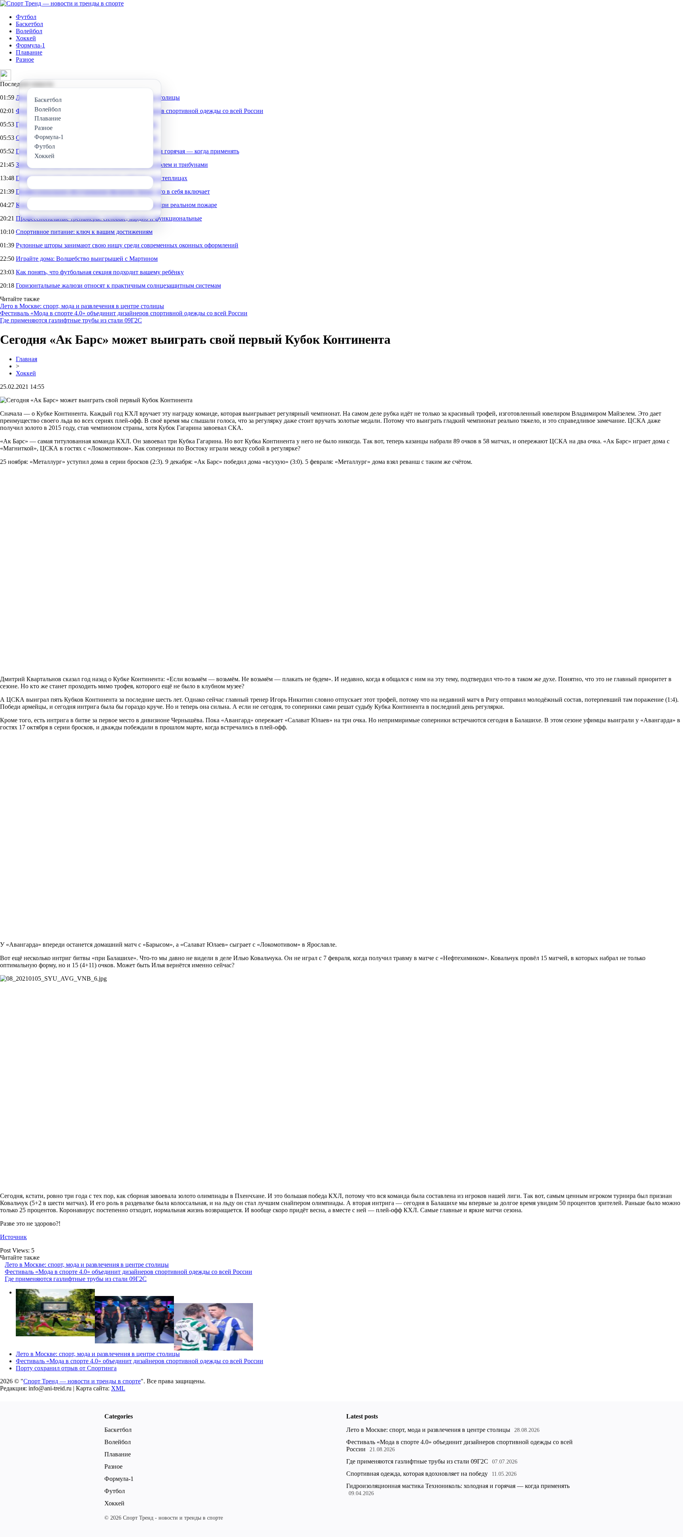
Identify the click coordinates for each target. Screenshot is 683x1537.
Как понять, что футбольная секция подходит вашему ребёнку (100, 272)
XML (118, 1388)
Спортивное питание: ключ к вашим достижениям (84, 231)
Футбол (26, 16)
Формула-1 (30, 45)
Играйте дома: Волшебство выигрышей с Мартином (87, 258)
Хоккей (26, 38)
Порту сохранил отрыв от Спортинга (66, 1368)
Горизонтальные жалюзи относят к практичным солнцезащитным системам (118, 285)
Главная (26, 359)
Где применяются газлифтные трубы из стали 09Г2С (71, 320)
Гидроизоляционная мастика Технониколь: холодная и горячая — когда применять (458, 1485)
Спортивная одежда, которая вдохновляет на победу (417, 1473)
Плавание (29, 52)
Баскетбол (29, 24)
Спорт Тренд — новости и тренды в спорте (82, 1381)
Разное (25, 59)
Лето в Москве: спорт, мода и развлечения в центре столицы (82, 306)
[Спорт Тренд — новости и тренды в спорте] (62, 3)
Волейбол (29, 31)
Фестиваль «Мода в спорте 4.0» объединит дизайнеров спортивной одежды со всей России (123, 313)
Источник (13, 1237)
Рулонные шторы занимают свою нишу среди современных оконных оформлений (127, 245)
